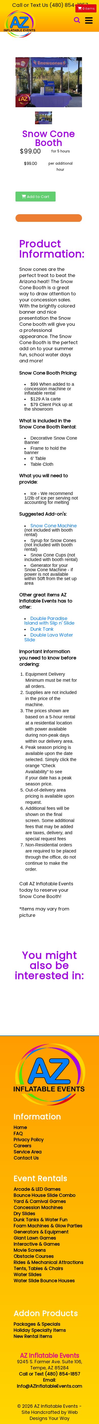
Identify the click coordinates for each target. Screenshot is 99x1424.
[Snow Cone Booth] (43, 118)
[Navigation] (88, 20)
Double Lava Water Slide (48, 637)
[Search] (76, 20)
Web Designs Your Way (54, 1415)
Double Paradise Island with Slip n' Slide (49, 620)
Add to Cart (38, 196)
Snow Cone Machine (53, 525)
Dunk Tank (42, 629)
